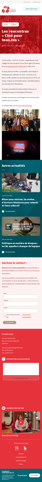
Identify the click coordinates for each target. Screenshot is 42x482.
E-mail (5, 307)
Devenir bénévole (21, 457)
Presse (21, 464)
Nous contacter (31, 8)
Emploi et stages (21, 460)
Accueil (6, 24)
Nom (5, 293)
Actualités (14, 24)
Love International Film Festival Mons (15, 66)
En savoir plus (22, 475)
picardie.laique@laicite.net (14, 348)
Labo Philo (26, 2)
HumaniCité (36, 2)
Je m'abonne (9, 322)
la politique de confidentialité (26, 316)
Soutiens (21, 453)
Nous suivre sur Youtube (10, 435)
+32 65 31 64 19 (8, 350)
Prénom (6, 300)
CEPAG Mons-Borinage (25, 106)
